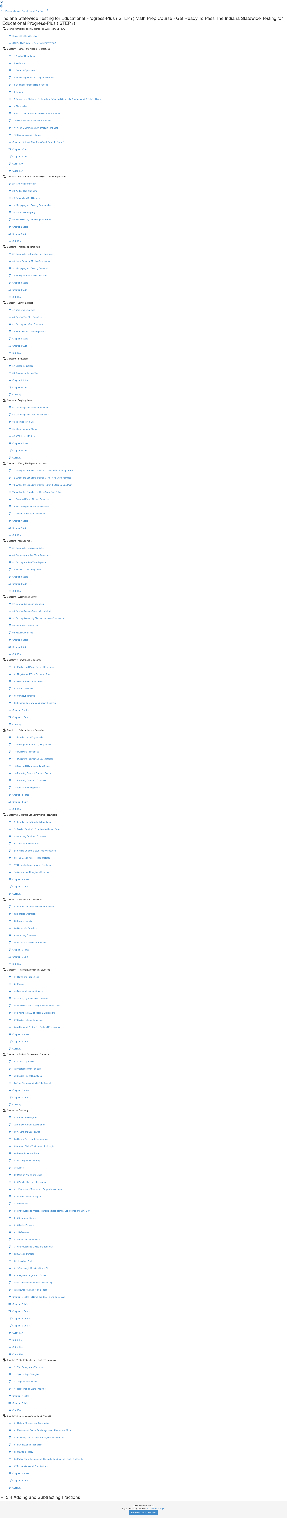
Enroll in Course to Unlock (143, 1512)
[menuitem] (2, 6)
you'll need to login (155, 1508)
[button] (2, 2)
